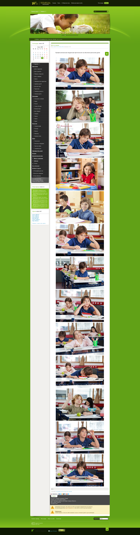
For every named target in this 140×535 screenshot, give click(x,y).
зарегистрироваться (69, 508)
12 (77, 35)
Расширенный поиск (36, 178)
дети (33, 523)
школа (41, 523)
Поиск (59, 3)
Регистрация (100, 3)
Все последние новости (37, 180)
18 (35, 56)
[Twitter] (61, 494)
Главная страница (35, 518)
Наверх (107, 529)
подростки (37, 523)
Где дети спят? (54, 503)
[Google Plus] (67, 494)
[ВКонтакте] (59, 494)
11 (76, 35)
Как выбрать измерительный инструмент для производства (39, 191)
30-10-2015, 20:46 (60, 46)
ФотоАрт (70, 491)
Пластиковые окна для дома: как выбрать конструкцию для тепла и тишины (40, 194)
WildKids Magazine (41, 3)
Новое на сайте (51, 518)
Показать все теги (35, 524)
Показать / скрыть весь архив (38, 223)
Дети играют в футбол (56, 502)
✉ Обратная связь (66, 3)
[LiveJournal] (65, 494)
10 (75, 35)
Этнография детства (60, 491)
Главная (54, 3)
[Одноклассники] (62, 494)
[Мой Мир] (64, 494)
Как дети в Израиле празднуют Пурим (59, 498)
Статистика (58, 518)
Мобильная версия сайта (76, 3)
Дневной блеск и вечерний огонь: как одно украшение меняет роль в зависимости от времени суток (40, 201)
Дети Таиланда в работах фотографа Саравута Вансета (63, 501)
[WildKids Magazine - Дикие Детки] (32, 530)
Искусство (66, 491)
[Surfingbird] (68, 494)
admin (55, 46)
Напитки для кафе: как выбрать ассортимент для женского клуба (40, 198)
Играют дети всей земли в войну (58, 499)
